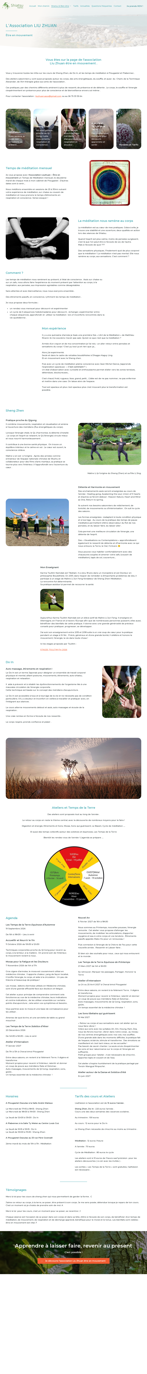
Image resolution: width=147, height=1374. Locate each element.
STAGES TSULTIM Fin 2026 (53, 650)
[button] (73, 1261)
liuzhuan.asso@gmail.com (48, 96)
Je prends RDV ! (135, 6)
